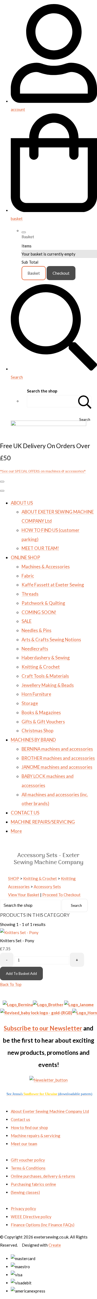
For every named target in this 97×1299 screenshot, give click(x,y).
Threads (30, 594)
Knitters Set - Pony (17, 940)
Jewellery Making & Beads (48, 685)
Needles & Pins (36, 630)
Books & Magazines (41, 712)
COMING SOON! (39, 612)
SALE (27, 621)
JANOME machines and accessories (57, 767)
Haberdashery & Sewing (46, 657)
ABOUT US (22, 503)
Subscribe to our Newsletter (43, 1028)
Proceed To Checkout (61, 894)
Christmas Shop (37, 730)
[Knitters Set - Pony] (19, 932)
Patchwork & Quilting (43, 603)
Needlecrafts (35, 649)
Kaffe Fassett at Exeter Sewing (53, 585)
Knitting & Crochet (41, 667)
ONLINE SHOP (25, 557)
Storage (30, 703)
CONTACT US (25, 812)
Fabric (28, 576)
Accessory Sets (47, 886)
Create (54, 1245)
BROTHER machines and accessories (58, 758)
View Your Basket (23, 894)
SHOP (13, 878)
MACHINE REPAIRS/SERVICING (43, 822)
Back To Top (11, 984)
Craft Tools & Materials (45, 676)
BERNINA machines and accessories (57, 749)
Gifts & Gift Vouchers (43, 721)
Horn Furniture (36, 694)
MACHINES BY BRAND (33, 740)
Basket (33, 273)
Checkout (61, 273)
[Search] (85, 401)
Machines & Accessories (46, 566)
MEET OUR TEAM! (40, 548)
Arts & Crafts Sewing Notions (51, 639)
